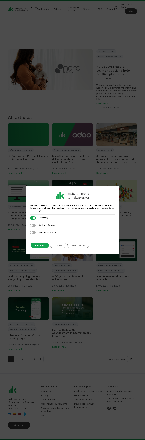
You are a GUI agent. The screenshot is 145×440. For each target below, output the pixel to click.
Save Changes (78, 245)
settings (37, 210)
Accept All (40, 245)
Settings (58, 245)
